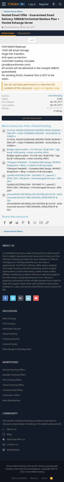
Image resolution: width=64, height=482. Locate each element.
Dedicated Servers (12, 328)
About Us (11, 429)
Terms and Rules (19, 478)
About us (34, 478)
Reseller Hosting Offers (14, 374)
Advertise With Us (16, 439)
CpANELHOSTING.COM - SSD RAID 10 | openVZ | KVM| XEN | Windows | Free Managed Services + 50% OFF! (34, 178)
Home (44, 478)
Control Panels (10, 344)
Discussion (24, 33)
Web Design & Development (17, 349)
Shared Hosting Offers (14, 369)
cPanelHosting (11, 27)
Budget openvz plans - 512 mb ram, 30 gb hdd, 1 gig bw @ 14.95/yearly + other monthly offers (33, 151)
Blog (9, 434)
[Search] (60, 4)
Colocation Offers (11, 395)
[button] (4, 4)
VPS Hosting (9, 323)
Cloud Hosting (10, 333)
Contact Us (12, 444)
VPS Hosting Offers (12, 379)
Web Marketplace (11, 400)
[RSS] (51, 478)
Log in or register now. (46, 88)
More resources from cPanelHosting (26, 126)
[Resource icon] (4, 131)
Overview (8, 33)
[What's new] (53, 4)
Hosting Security (11, 338)
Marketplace (13, 449)
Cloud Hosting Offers (13, 384)
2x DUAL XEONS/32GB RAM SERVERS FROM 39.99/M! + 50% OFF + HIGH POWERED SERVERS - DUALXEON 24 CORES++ (34, 133)
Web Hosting (9, 318)
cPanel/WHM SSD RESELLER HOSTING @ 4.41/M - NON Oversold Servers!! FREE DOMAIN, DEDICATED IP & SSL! (34, 197)
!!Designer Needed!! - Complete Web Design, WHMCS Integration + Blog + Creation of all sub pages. (34, 164)
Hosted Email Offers (13, 389)
